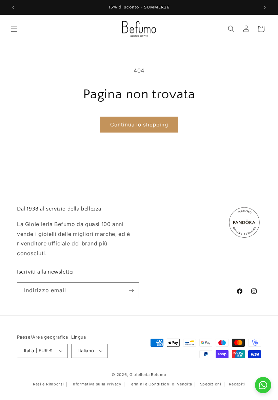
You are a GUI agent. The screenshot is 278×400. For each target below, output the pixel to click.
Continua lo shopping (139, 124)
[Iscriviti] (131, 290)
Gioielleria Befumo (148, 374)
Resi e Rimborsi (48, 384)
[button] (14, 28)
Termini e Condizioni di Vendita (160, 384)
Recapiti (237, 384)
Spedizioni (210, 384)
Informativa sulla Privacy (96, 384)
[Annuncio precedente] (13, 7)
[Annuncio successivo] (264, 7)
